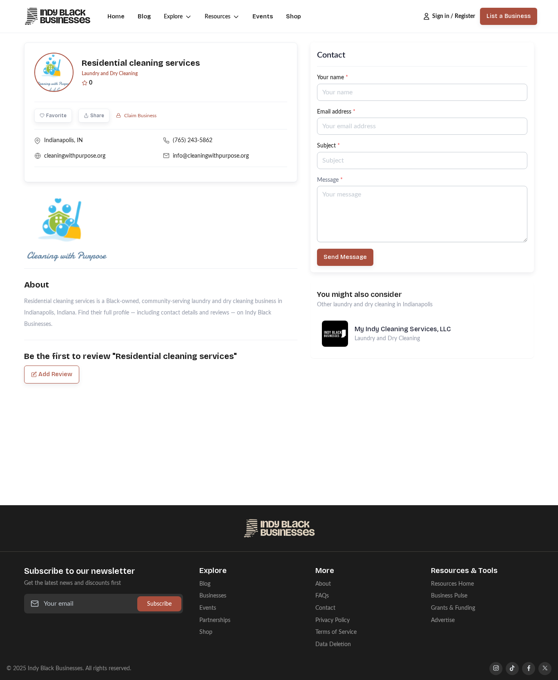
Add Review (55, 374)
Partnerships (214, 620)
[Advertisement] (422, 415)
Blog (144, 16)
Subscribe (159, 604)
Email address (336, 112)
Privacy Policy (332, 620)
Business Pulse (449, 596)
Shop (293, 16)
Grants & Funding (453, 608)
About (323, 584)
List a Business (509, 16)
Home (116, 16)
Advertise (443, 620)
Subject (328, 146)
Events (262, 16)
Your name (332, 77)
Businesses (212, 596)
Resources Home (452, 584)
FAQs (322, 596)
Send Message (345, 257)
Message (330, 180)
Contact (325, 608)
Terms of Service (336, 632)
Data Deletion (333, 644)
